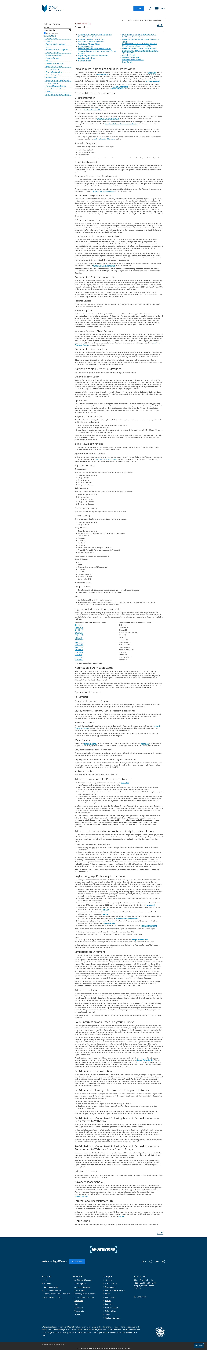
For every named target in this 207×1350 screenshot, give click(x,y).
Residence (78, 1307)
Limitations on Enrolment (86, 58)
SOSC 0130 (79, 657)
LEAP (76, 1304)
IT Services (78, 1301)
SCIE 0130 (78, 655)
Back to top (199, 1346)
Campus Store (111, 1283)
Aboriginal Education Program (56, 86)
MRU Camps (110, 1297)
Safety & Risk (110, 1311)
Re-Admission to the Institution (132, 37)
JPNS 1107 (79, 640)
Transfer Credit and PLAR (54, 64)
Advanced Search (50, 35)
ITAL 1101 (78, 637)
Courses (49, 41)
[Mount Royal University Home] (52, 8)
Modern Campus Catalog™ (121, 1348)
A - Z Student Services (83, 1280)
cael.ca (105, 914)
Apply (138, 8)
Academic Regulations (53, 75)
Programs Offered (90, 743)
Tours (107, 1314)
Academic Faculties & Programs (57, 50)
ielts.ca (106, 909)
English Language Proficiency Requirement (93, 55)
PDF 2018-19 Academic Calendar (57, 94)
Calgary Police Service (145, 1060)
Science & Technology (52, 1297)
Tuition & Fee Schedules (54, 72)
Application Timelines (85, 46)
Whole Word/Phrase (52, 33)
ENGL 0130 (79, 632)
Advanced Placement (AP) (131, 57)
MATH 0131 (79, 647)
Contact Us (141, 1297)
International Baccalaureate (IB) (133, 60)
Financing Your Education (84, 1294)
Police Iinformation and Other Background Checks (139, 34)
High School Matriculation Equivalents (91, 41)
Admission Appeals (128, 55)
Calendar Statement (53, 52)
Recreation (109, 1304)
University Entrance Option (55, 89)
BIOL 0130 (78, 625)
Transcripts (79, 1311)
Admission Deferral (84, 60)
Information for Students (54, 55)
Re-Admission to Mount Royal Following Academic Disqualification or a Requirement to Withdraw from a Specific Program (140, 50)
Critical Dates (79, 1290)
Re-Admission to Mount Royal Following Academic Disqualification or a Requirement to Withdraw (139, 45)
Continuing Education (52, 1290)
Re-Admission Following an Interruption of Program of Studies (140, 40)
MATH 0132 (79, 645)
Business (47, 1283)
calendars (82, 1348)
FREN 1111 (79, 635)
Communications (51, 1287)
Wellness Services (112, 1318)
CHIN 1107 (78, 630)
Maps (107, 1294)
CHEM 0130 (79, 627)
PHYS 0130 (79, 652)
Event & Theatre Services (115, 1290)
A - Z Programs (80, 1283)
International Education (84, 1297)
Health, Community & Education (57, 1294)
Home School (127, 62)
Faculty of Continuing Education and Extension (121, 124)
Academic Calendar (82, 1287)
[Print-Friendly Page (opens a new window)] (158, 25)
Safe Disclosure (111, 1307)
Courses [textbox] (46, 27)
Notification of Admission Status (89, 44)
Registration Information (54, 66)
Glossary (49, 92)
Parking (108, 1301)
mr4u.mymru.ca (102, 74)
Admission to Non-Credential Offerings (91, 39)
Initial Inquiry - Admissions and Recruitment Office (95, 34)
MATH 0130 (79, 642)
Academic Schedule (52, 58)
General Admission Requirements (89, 37)
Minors (48, 47)
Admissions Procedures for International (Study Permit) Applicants (97, 52)
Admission (49, 61)
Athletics (108, 1280)
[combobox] (143, 20)
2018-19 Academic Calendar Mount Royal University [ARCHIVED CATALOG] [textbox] (143, 20)
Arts (45, 1280)
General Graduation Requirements (57, 80)
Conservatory (110, 1287)
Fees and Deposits (52, 69)
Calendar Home (51, 38)
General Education (52, 83)
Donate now (77, 1262)
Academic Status (51, 78)
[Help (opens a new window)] (161, 25)
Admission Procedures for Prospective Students (94, 49)
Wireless (77, 1314)
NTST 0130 (79, 650)
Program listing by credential (55, 44)
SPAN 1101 (79, 660)
